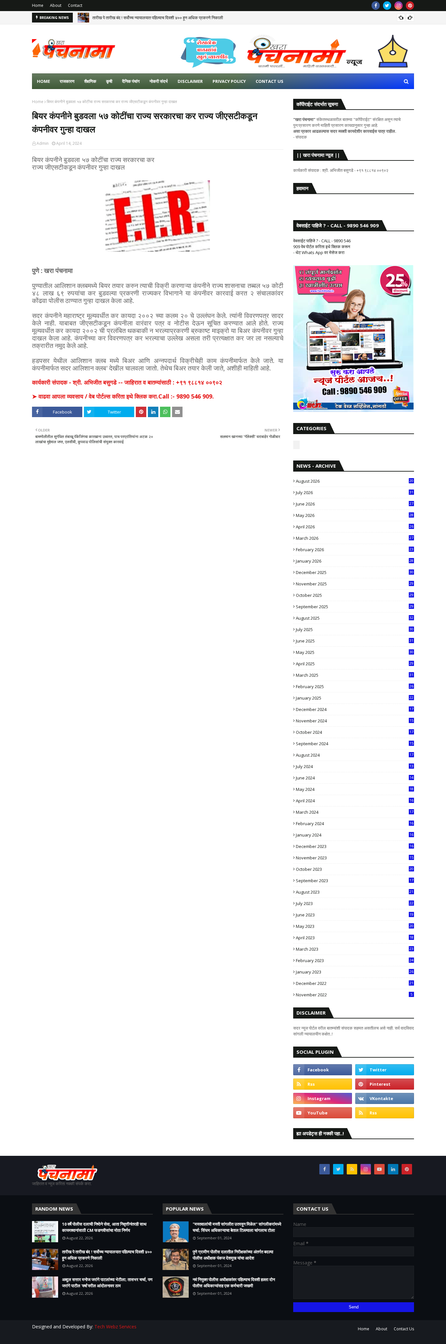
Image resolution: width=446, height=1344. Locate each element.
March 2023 (354, 949)
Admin (43, 143)
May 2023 (354, 926)
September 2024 (354, 744)
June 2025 (354, 641)
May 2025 (354, 652)
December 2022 (354, 983)
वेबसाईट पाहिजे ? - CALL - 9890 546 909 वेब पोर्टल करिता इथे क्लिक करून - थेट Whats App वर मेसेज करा (322, 246)
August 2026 (354, 481)
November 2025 (354, 584)
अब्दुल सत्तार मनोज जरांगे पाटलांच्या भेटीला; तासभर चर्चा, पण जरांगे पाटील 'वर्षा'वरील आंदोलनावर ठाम (107, 1282)
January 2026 (354, 561)
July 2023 (354, 903)
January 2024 (354, 835)
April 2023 (354, 938)
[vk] (384, 1098)
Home (37, 5)
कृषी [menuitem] (109, 81)
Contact (75, 5)
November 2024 (354, 721)
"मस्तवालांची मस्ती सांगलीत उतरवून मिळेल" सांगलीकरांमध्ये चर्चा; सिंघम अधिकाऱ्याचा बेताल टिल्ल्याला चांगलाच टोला (237, 1227)
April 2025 (354, 664)
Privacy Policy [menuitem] (229, 81)
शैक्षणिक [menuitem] (90, 81)
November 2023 (354, 858)
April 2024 (354, 801)
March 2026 (354, 538)
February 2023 (354, 960)
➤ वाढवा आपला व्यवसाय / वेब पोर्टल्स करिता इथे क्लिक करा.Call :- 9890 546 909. (123, 396)
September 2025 (354, 607)
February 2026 (354, 549)
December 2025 (354, 572)
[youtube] (322, 1112)
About (55, 5)
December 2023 (354, 846)
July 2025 (354, 629)
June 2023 (354, 915)
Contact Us (404, 1329)
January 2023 (354, 972)
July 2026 (354, 492)
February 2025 (354, 686)
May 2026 (354, 515)
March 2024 (354, 812)
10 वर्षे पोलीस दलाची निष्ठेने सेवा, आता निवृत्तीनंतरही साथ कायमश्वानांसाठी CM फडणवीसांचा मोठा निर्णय (104, 1227)
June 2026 (354, 504)
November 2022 (354, 995)
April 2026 (354, 527)
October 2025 (354, 595)
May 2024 (354, 789)
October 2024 (354, 732)
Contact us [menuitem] (269, 81)
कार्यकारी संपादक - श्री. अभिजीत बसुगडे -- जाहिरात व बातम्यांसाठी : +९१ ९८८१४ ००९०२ (127, 382)
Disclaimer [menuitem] (190, 81)
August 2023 (354, 892)
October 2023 (354, 869)
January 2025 (354, 698)
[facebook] (376, 5)
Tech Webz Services (115, 1326)
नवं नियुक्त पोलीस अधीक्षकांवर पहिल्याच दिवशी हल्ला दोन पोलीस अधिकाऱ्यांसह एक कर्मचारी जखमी (234, 1282)
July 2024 (354, 766)
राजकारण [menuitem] (67, 81)
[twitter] (387, 5)
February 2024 (354, 823)
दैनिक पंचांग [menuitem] (131, 81)
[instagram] (398, 5)
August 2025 (354, 618)
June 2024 (354, 778)
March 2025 (354, 675)
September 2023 (354, 880)
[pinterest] (410, 5)
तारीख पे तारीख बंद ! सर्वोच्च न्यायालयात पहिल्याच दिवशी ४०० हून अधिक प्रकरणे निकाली (157, 18)
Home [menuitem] (43, 81)
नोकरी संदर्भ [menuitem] (159, 81)
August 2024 (354, 755)
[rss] (322, 1084)
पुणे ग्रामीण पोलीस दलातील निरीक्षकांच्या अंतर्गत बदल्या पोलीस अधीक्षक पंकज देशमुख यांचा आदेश (233, 1255)
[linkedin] (393, 1169)
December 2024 (354, 709)
